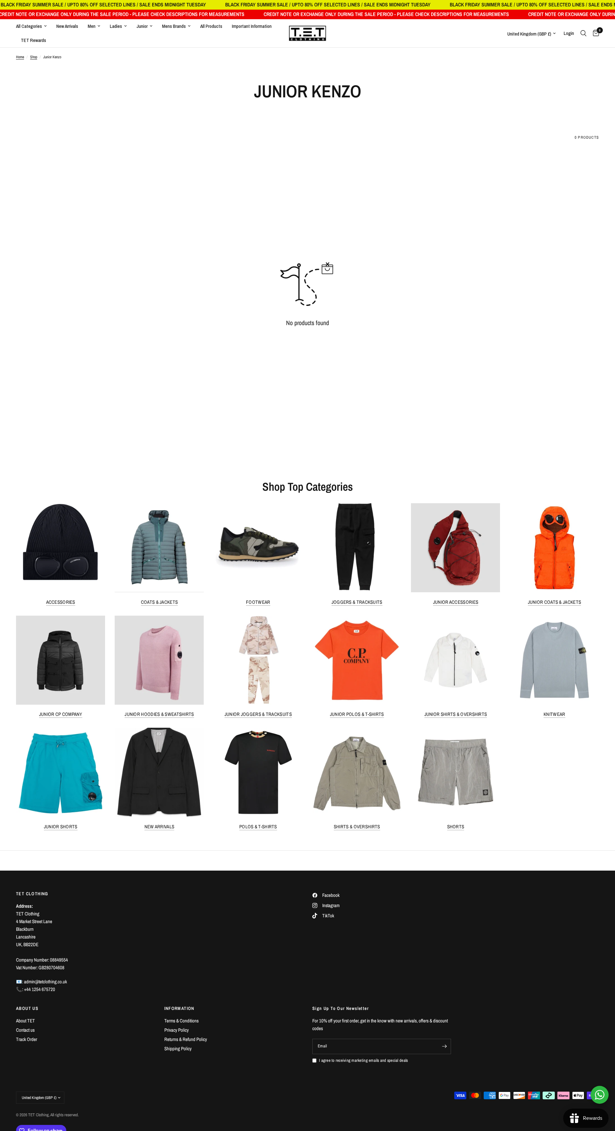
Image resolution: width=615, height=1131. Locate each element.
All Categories (29, 26)
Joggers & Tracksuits (357, 602)
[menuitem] (34, 26)
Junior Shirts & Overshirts (455, 714)
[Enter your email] (444, 1046)
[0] (594, 33)
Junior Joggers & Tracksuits (258, 714)
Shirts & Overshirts (357, 826)
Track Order (26, 1039)
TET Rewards (33, 40)
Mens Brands (174, 26)
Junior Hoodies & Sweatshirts (159, 714)
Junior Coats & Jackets (554, 602)
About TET (25, 1020)
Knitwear (554, 714)
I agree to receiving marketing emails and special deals (363, 1060)
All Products (211, 26)
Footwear (258, 602)
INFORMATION (179, 1008)
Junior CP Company (60, 714)
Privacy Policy (176, 1030)
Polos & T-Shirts (258, 826)
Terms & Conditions (181, 1020)
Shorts (455, 826)
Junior (142, 26)
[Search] (583, 33)
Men (91, 26)
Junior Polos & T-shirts (357, 714)
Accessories (60, 602)
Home (20, 57)
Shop (33, 57)
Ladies (116, 26)
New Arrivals (67, 26)
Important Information (252, 26)
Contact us (25, 1030)
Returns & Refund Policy (185, 1039)
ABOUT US (27, 1008)
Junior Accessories (455, 602)
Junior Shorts (61, 826)
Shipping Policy (178, 1048)
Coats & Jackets (159, 602)
